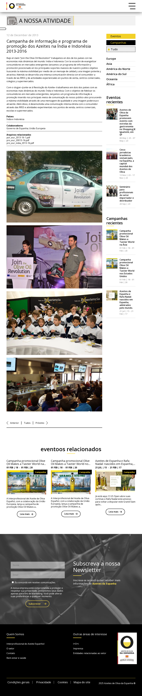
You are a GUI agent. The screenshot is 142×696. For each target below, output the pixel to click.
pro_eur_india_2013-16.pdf (20, 143)
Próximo (40, 422)
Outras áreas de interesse (90, 634)
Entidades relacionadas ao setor (89, 653)
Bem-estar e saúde (16, 657)
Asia (109, 64)
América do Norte (118, 69)
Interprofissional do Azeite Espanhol (25, 643)
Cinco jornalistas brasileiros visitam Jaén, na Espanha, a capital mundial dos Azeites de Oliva (127, 160)
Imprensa (78, 648)
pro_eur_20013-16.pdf (18, 140)
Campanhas (118, 42)
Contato (11, 653)
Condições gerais (18, 682)
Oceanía (111, 79)
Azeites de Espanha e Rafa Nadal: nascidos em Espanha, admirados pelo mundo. (126, 299)
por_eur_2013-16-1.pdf (18, 137)
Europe (111, 59)
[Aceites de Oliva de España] (18, 5)
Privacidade (43, 682)
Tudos (27, 422)
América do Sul (116, 74)
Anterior (14, 422)
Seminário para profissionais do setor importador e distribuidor (127, 193)
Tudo (114, 49)
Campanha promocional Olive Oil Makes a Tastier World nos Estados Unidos (127, 268)
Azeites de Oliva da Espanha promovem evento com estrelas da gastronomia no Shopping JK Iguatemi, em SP (127, 122)
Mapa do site (81, 682)
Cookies (63, 682)
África (110, 84)
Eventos (116, 36)
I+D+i (76, 643)
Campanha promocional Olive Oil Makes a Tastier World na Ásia (127, 237)
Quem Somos (15, 634)
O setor (10, 648)
